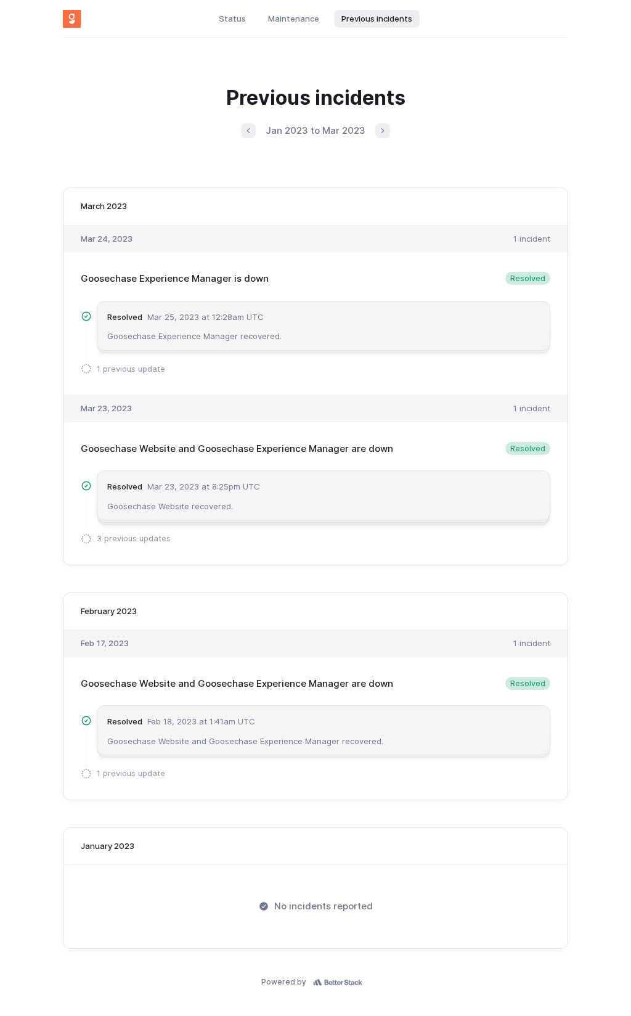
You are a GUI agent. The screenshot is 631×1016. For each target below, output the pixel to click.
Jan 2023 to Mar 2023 (315, 130)
